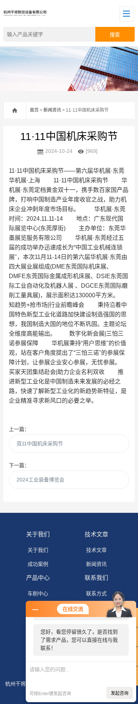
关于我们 (38, 534)
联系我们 (96, 578)
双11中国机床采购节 (40, 443)
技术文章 (96, 534)
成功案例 (38, 564)
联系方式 (96, 593)
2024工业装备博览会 (40, 480)
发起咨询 (119, 693)
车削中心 (38, 593)
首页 (34, 110)
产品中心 (38, 578)
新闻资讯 (52, 110)
